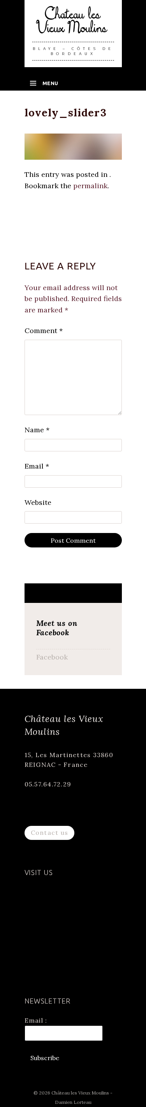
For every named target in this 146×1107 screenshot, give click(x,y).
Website (38, 502)
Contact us (50, 832)
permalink (90, 185)
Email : (36, 1020)
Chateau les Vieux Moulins (73, 24)
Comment (44, 330)
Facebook (52, 656)
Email (37, 466)
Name (37, 429)
